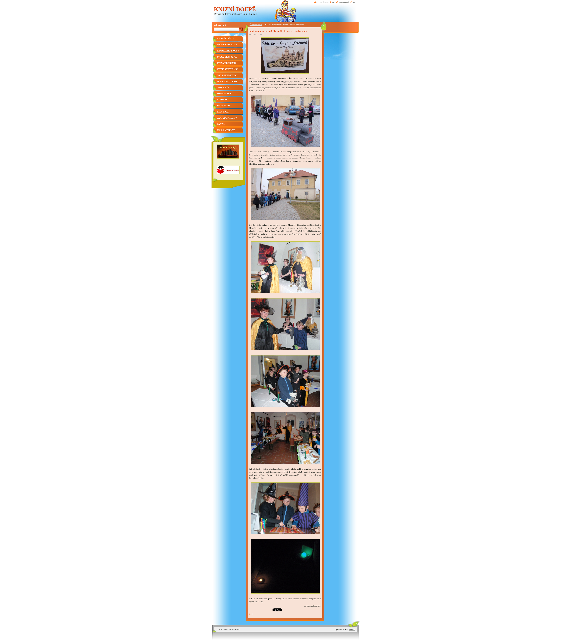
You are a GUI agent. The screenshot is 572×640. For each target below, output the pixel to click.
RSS (354, 2)
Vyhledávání (220, 25)
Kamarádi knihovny (228, 51)
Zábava (220, 124)
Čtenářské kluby (226, 63)
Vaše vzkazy (223, 106)
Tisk (333, 2)
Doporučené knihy (227, 45)
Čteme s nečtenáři (227, 69)
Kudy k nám (223, 112)
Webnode (352, 629)
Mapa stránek (344, 2)
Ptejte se (222, 100)
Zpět (251, 614)
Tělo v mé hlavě (226, 130)
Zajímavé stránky (227, 118)
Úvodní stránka (256, 25)
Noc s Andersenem (227, 75)
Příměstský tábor (227, 81)
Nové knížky (224, 87)
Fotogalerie (224, 94)
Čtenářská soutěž (227, 57)
